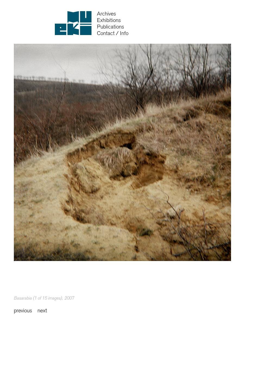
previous (23, 310)
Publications (110, 27)
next (42, 310)
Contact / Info (112, 33)
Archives (106, 14)
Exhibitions (109, 20)
